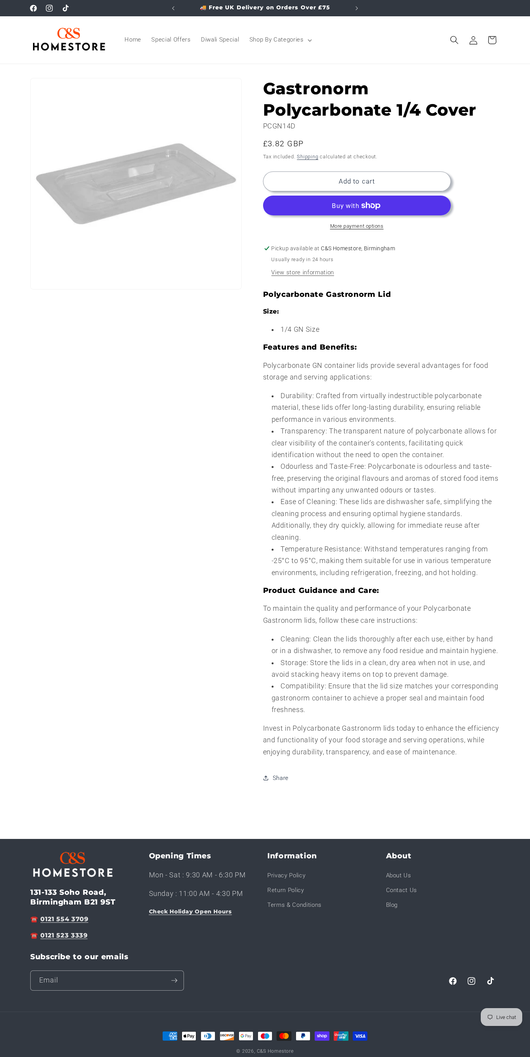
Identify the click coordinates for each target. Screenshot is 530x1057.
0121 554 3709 (64, 919)
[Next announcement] (356, 8)
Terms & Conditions (294, 904)
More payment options (357, 226)
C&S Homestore (275, 1051)
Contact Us (401, 890)
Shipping (307, 156)
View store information (302, 272)
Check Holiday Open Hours (190, 911)
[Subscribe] (174, 980)
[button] (279, 40)
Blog (392, 904)
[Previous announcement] (173, 8)
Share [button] (281, 778)
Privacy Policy (286, 875)
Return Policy (285, 890)
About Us (398, 875)
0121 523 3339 (63, 935)
